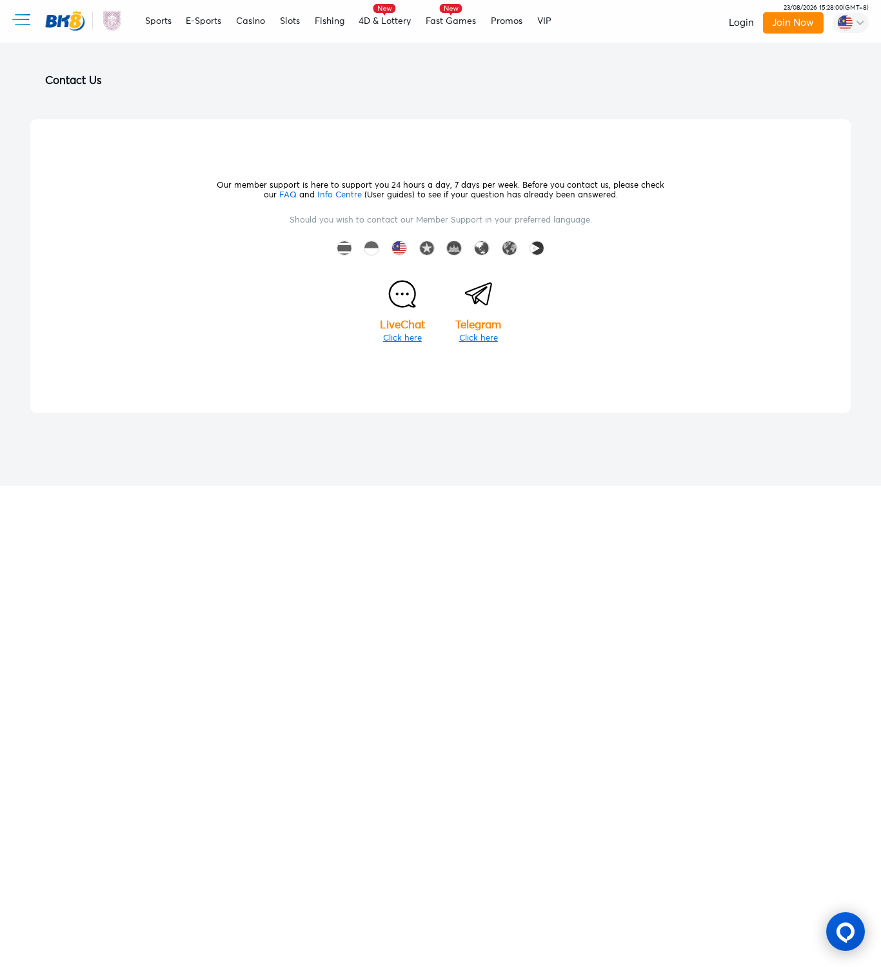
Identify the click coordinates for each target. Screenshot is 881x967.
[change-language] (851, 22)
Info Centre (339, 195)
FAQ (288, 195)
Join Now (793, 23)
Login (741, 23)
